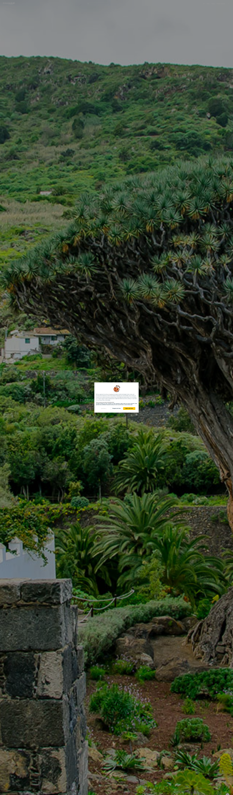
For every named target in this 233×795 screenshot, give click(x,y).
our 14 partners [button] (110, 394)
